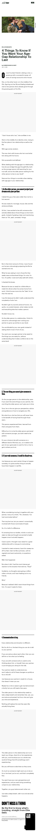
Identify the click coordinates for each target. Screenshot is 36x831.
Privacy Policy (5, 820)
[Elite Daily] (5, 3)
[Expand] (27, 815)
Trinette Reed (35, 25)
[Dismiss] (33, 815)
